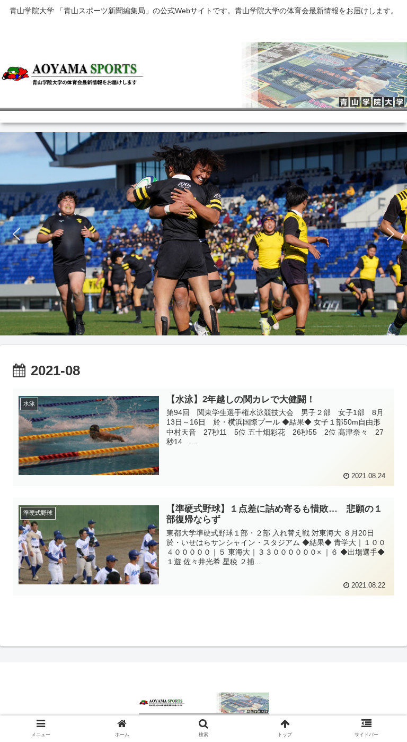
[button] (16, 234)
